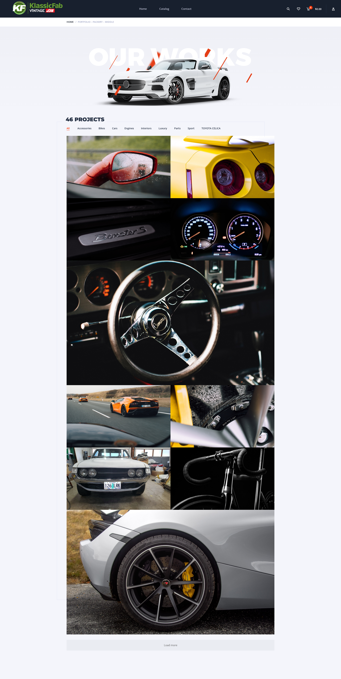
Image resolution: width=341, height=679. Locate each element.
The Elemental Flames (222, 478)
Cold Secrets (170, 572)
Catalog (164, 8)
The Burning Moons (222, 229)
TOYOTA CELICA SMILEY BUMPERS (118, 478)
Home (143, 8)
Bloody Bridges (118, 416)
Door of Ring (222, 167)
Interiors (146, 128)
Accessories (84, 128)
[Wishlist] (298, 9)
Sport (191, 128)
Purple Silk (222, 416)
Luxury (163, 128)
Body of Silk (118, 167)
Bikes (102, 128)
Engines (129, 128)
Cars (114, 128)
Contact (186, 8)
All (68, 128)
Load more (170, 645)
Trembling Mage (170, 322)
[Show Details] (122, 173)
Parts (177, 128)
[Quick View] (115, 173)
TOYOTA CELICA (211, 128)
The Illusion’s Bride (118, 229)
